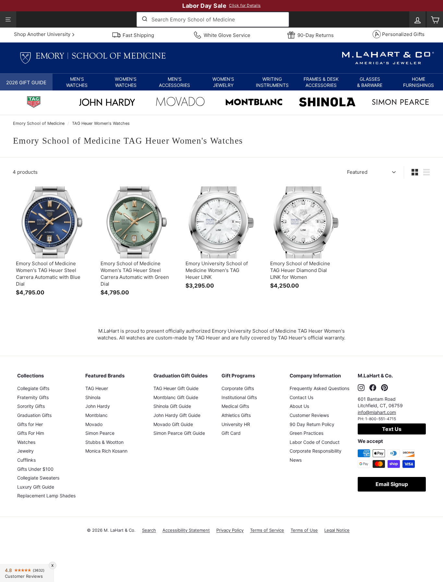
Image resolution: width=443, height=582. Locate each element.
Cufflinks (26, 460)
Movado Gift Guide (173, 424)
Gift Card (231, 433)
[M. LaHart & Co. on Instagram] (361, 387)
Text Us (391, 429)
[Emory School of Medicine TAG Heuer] (33, 102)
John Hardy (97, 406)
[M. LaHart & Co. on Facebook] (372, 387)
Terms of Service (267, 530)
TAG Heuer (96, 388)
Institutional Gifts (239, 397)
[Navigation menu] (8, 19)
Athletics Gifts (236, 415)
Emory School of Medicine (39, 123)
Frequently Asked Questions (319, 388)
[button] (77, 82)
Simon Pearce (99, 433)
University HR (236, 424)
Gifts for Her (30, 424)
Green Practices (306, 433)
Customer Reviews (309, 415)
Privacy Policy (230, 530)
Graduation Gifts (34, 415)
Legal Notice (337, 530)
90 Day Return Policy (312, 424)
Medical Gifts (235, 406)
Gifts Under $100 (35, 469)
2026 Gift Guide (26, 82)
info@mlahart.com (377, 412)
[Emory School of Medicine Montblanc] (253, 102)
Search (149, 530)
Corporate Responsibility (315, 451)
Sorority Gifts (31, 406)
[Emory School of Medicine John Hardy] (107, 104)
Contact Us (301, 397)
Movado (93, 424)
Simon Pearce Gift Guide (179, 433)
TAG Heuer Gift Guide (175, 388)
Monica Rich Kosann (106, 451)
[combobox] (213, 19)
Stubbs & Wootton (104, 442)
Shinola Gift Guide (172, 406)
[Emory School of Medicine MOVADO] (180, 103)
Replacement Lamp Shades (46, 495)
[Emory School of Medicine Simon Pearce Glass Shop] (400, 102)
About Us (299, 406)
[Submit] (144, 19)
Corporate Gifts (238, 388)
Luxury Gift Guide (35, 487)
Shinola (93, 397)
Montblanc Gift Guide (175, 397)
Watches (26, 442)
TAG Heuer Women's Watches (101, 123)
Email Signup (392, 484)
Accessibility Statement (186, 530)
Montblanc (96, 415)
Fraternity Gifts (33, 397)
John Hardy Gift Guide (176, 415)
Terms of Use (304, 530)
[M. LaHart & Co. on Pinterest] (384, 387)
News (296, 460)
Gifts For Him (30, 433)
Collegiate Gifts (33, 388)
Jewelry (25, 451)
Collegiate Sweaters (38, 478)
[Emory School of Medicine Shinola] (327, 102)
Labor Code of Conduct (315, 442)
